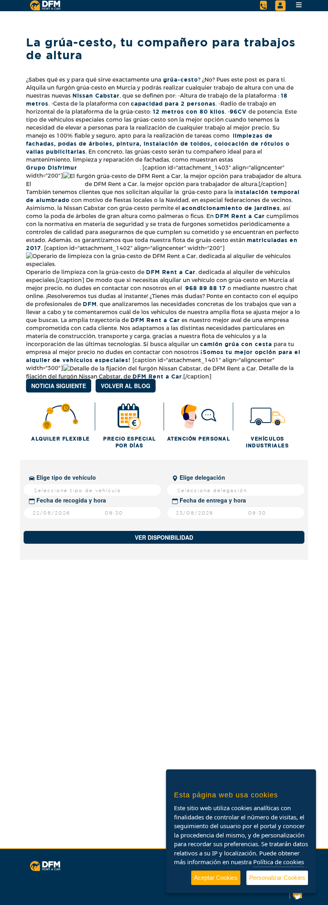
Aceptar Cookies (216, 877)
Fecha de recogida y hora (70, 500)
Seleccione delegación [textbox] (212, 490)
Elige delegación (201, 477)
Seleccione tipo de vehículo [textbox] (77, 490)
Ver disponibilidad (164, 537)
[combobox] (92, 489)
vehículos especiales (95, 359)
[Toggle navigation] (299, 4)
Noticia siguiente (58, 386)
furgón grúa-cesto (59, 184)
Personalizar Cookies (277, 877)
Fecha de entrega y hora (212, 500)
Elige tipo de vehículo (65, 477)
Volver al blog (125, 386)
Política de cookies (278, 862)
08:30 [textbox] (114, 512)
